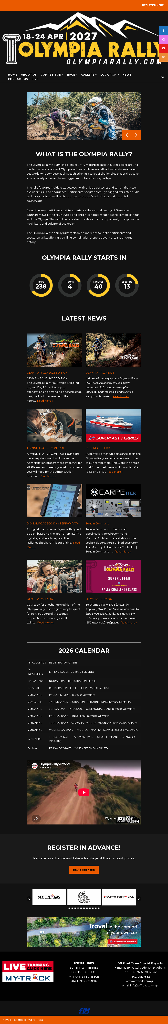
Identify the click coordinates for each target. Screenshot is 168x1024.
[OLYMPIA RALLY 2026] (113, 350)
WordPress (35, 1019)
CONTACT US (18, 79)
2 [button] (72, 908)
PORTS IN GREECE (84, 972)
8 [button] (90, 908)
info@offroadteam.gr (144, 985)
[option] (49, 897)
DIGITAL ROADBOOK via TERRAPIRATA (53, 523)
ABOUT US (29, 74)
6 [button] (84, 908)
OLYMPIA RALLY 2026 (100, 372)
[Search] (162, 77)
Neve (5, 1019)
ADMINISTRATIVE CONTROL (45, 448)
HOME (12, 74)
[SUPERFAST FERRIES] (113, 426)
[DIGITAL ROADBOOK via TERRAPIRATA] (54, 501)
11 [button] (99, 908)
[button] (62, 74)
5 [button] (81, 908)
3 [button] (75, 908)
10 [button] (96, 908)
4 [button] (78, 908)
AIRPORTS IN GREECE (84, 976)
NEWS (127, 74)
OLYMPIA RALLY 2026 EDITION (47, 372)
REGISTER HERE (153, 5)
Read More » (45, 400)
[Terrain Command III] (113, 501)
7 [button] (87, 908)
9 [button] (93, 908)
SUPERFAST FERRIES (100, 448)
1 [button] (69, 908)
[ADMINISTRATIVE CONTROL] (54, 426)
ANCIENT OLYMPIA (84, 981)
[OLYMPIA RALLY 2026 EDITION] (54, 350)
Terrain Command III (99, 523)
